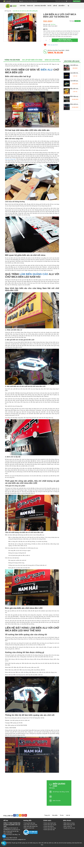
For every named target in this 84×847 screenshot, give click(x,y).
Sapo (42, 844)
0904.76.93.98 (56, 800)
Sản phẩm (55, 815)
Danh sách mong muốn (61, 1)
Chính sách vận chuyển (50, 824)
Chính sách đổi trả (49, 826)
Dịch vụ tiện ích (68, 826)
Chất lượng (51, 788)
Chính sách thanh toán (50, 823)
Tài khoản (69, 1)
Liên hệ (68, 815)
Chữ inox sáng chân (10, 159)
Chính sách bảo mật (49, 829)
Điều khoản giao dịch (69, 824)
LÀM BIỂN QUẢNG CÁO (34, 274)
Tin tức (62, 815)
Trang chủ (47, 815)
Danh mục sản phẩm (40, 5)
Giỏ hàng (77, 1)
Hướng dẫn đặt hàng (29, 823)
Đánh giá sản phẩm (52, 60)
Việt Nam (53, 24)
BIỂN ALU (46, 69)
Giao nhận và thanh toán (30, 824)
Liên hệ (55, 5)
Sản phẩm (61, 5)
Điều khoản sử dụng (69, 823)
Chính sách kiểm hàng (50, 828)
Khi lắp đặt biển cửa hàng (32, 60)
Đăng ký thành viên (29, 828)
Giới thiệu (22, 5)
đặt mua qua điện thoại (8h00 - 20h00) (58, 52)
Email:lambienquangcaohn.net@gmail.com (14, 839)
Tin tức (49, 5)
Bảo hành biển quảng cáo (31, 826)
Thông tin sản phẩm (12, 60)
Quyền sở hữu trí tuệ (69, 828)
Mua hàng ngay (64, 40)
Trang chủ (30, 5)
